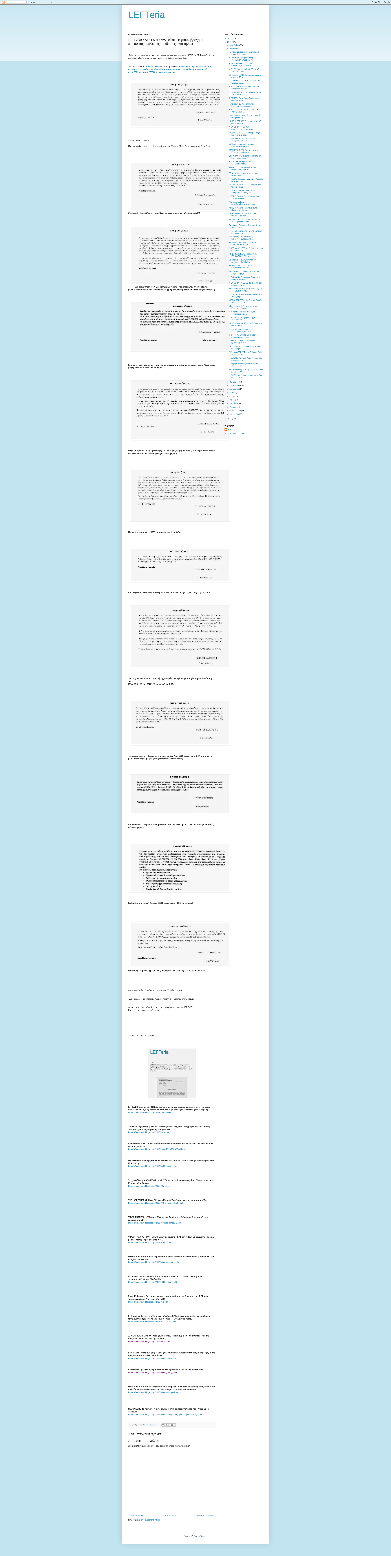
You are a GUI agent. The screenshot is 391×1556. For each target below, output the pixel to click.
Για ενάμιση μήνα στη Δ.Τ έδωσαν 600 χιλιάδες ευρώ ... (244, 82)
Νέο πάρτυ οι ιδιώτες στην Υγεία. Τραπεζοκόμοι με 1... (242, 313)
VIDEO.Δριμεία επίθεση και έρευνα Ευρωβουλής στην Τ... (243, 243)
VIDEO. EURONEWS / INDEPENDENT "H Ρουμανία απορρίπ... (245, 220)
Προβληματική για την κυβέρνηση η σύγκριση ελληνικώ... (243, 139)
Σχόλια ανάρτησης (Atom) (149, 1520)
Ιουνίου (232, 396)
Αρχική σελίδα (170, 1515)
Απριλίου (233, 403)
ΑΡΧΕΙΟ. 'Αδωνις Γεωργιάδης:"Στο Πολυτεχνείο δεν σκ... (243, 209)
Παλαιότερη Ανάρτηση (205, 1515)
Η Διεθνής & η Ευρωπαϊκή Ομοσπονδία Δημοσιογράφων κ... (245, 278)
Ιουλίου (232, 393)
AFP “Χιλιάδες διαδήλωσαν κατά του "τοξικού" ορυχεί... (244, 272)
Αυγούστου (234, 389)
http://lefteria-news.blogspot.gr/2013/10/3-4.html (149, 1132)
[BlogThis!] (165, 1425)
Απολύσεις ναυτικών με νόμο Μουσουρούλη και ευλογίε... (241, 330)
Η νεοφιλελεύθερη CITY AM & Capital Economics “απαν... (244, 163)
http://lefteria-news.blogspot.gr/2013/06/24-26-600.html (152, 1322)
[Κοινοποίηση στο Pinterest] (174, 1425)
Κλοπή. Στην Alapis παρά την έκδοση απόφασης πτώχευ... (244, 87)
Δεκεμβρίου (234, 45)
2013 (229, 42)
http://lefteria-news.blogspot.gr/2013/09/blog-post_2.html (153, 1166)
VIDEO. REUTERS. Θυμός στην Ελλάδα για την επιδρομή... (245, 301)
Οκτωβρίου (234, 382)
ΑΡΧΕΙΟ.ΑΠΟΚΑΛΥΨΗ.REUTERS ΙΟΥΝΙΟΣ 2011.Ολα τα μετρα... (243, 255)
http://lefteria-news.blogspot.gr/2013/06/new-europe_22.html (154, 1262)
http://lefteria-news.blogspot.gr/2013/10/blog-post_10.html (153, 1282)
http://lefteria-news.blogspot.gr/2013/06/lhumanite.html (152, 1358)
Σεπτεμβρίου (234, 385)
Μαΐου (232, 400)
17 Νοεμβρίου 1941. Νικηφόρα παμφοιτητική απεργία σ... (242, 191)
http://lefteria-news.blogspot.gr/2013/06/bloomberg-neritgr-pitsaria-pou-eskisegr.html (165, 1414)
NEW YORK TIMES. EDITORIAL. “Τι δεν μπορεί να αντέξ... (245, 284)
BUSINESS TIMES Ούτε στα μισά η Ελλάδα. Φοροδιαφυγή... (243, 151)
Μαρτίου (233, 407)
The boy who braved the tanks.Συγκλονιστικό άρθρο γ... (242, 203)
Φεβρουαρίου (235, 411)
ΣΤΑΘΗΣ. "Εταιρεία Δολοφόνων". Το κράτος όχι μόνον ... (243, 342)
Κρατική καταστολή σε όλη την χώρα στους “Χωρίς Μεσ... (244, 53)
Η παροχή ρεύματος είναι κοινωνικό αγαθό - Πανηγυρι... (243, 365)
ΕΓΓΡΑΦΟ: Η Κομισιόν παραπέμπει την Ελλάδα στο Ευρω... (245, 157)
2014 (229, 38)
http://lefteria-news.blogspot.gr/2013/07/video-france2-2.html (154, 1223)
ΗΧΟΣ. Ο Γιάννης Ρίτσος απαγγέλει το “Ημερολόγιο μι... (244, 197)
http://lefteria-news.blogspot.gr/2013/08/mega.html (150, 1186)
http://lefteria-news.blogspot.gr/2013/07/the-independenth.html (155, 1203)
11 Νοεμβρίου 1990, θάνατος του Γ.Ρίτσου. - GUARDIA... (242, 261)
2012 (229, 419)
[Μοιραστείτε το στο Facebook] (171, 1425)
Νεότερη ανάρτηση (136, 1515)
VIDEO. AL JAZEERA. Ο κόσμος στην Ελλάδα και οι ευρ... (244, 134)
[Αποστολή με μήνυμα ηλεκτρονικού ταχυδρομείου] (162, 1425)
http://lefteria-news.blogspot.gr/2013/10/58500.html (150, 1112)
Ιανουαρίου (234, 414)
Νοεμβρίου (234, 49)
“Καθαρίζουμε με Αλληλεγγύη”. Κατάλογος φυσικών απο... (241, 238)
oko (229, 429)
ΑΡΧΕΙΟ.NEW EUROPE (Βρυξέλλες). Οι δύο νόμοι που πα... (245, 290)
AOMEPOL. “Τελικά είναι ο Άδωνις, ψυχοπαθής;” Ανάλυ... (243, 168)
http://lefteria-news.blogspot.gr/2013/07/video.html (150, 1242)
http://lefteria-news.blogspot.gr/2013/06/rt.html (148, 1302)
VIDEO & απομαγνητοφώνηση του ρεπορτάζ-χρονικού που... (243, 145)
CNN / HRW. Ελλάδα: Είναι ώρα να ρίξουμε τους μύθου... (243, 336)
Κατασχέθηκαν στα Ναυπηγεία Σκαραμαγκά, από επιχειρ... (241, 105)
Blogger (203, 1536)
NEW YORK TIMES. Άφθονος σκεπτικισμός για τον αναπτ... (242, 128)
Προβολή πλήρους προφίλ (235, 433)
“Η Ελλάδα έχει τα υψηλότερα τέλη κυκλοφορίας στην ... (243, 214)
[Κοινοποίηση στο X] (168, 1425)
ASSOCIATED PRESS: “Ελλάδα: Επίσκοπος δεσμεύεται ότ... (242, 64)
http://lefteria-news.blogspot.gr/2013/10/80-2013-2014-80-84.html (156, 1149)
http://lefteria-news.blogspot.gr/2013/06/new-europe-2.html (153, 1392)
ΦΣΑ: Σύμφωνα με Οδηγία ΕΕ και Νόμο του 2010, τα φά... (245, 70)
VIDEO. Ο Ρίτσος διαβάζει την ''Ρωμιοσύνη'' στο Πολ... (241, 266)
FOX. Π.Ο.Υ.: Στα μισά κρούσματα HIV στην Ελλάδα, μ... (244, 111)
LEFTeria (146, 15)
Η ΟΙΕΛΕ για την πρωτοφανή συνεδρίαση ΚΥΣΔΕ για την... (242, 59)
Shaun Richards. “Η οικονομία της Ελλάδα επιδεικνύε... (243, 307)
